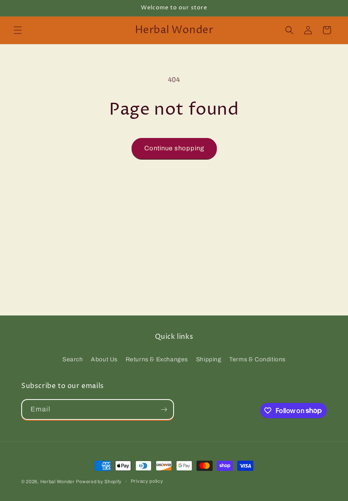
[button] (17, 30)
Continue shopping (174, 148)
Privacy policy (147, 481)
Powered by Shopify (99, 481)
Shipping (209, 359)
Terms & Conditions (257, 359)
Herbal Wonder (57, 481)
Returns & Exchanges (157, 359)
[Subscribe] (163, 409)
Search (72, 359)
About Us (104, 359)
